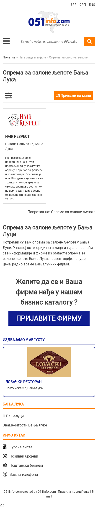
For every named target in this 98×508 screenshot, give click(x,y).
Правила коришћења (74, 491)
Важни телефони (24, 474)
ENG (92, 4)
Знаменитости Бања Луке (25, 425)
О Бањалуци (13, 416)
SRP (74, 4)
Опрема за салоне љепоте (73, 212)
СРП (83, 4)
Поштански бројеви (26, 465)
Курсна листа (21, 447)
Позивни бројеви (24, 456)
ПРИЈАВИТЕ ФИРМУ (49, 318)
